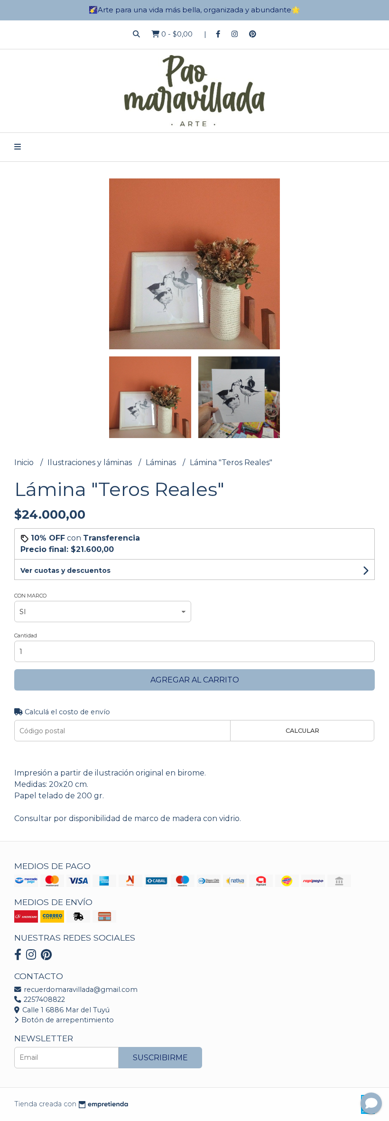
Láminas (162, 462)
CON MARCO (30, 595)
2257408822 (43, 999)
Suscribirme (160, 1057)
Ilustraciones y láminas (90, 462)
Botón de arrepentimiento (66, 1020)
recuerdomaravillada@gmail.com (80, 989)
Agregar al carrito (194, 679)
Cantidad (25, 635)
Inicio (25, 462)
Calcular (302, 730)
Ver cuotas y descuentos (65, 570)
